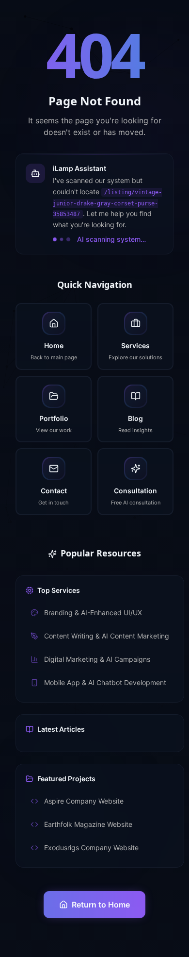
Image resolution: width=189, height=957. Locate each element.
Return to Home (101, 904)
